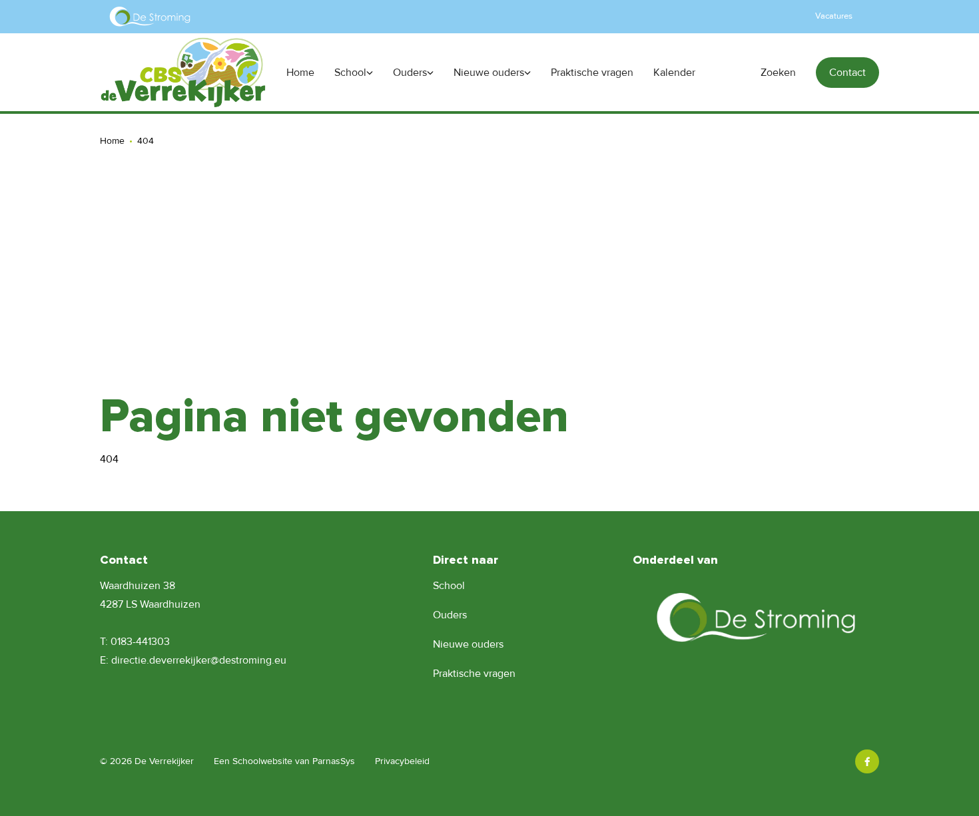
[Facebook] (867, 761)
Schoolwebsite (262, 761)
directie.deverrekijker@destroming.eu (198, 660)
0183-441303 (140, 641)
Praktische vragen (474, 673)
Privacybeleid (402, 761)
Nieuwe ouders (468, 644)
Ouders (450, 615)
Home (112, 140)
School (449, 585)
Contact (847, 72)
